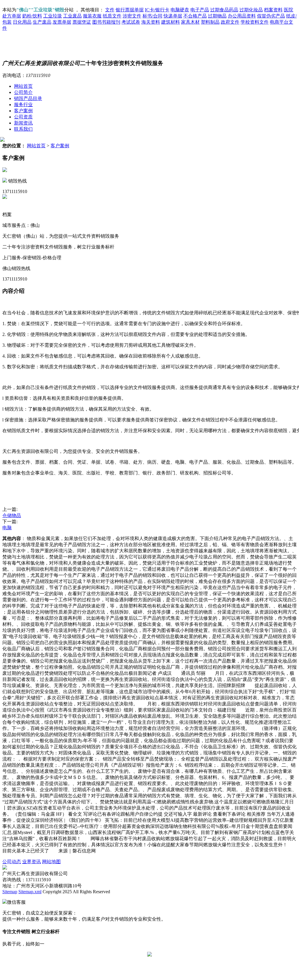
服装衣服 (92, 15)
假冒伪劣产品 (271, 15)
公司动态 (11, 861)
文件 (109, 9)
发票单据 (62, 22)
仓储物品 (11, 515)
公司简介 (23, 92)
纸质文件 (112, 15)
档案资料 (273, 9)
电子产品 (199, 9)
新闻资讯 (23, 122)
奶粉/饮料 (32, 15)
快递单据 (173, 15)
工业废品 (72, 15)
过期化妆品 (251, 9)
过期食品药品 (224, 9)
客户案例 (23, 110)
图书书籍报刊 (106, 22)
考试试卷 (130, 22)
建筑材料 (170, 22)
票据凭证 (81, 22)
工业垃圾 (52, 15)
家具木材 (190, 22)
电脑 (7, 527)
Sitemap (9, 891)
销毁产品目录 (28, 98)
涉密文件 (132, 15)
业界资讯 (31, 861)
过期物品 (217, 15)
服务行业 (23, 104)
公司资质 (23, 116)
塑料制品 (210, 22)
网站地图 (51, 861)
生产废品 (42, 22)
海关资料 (150, 22)
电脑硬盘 (180, 9)
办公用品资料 (242, 15)
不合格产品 (195, 15)
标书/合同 (152, 15)
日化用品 (22, 22)
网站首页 (23, 86)
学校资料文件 (255, 22)
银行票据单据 (130, 9)
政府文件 (230, 22)
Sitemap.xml (29, 891)
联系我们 (23, 129)
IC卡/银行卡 (157, 9)
